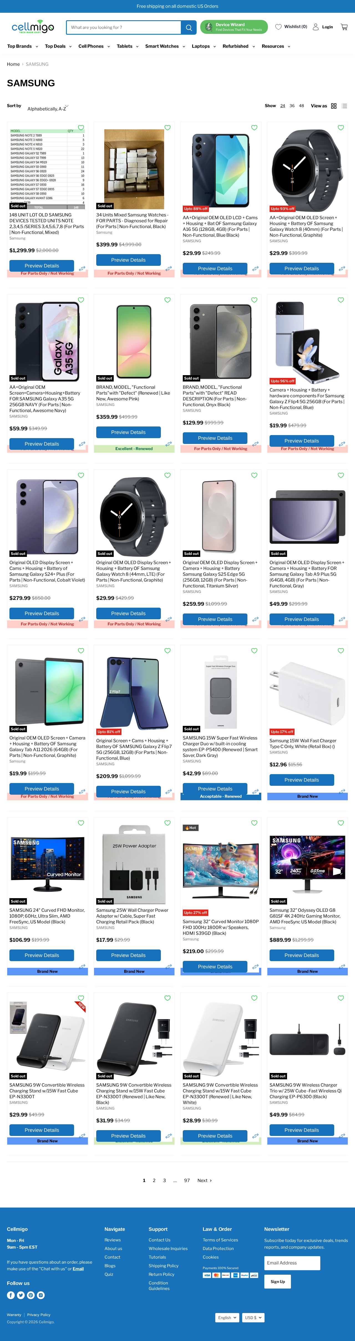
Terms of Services (220, 1240)
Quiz (109, 1274)
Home (13, 64)
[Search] (188, 27)
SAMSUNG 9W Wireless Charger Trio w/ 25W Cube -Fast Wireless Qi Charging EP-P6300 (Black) (306, 1090)
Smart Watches (162, 46)
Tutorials (157, 1257)
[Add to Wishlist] (81, 127)
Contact (112, 1257)
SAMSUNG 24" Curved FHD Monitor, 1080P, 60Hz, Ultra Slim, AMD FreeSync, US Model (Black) (47, 916)
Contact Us (160, 1240)
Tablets (125, 46)
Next (202, 1180)
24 (282, 105)
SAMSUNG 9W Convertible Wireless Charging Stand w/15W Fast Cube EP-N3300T (47, 1090)
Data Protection (218, 1248)
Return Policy (161, 1274)
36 (292, 105)
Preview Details (42, 266)
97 (187, 1180)
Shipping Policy (164, 1265)
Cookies (211, 1257)
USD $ (250, 1317)
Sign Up (278, 1281)
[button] (82, 268)
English (224, 1317)
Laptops (201, 46)
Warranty (14, 1315)
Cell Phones (91, 46)
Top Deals (55, 46)
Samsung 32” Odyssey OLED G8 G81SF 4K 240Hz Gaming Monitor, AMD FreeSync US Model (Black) (305, 916)
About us (113, 1248)
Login (327, 26)
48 (301, 105)
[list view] (345, 106)
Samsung (17, 238)
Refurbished (236, 46)
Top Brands (19, 46)
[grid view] (334, 106)
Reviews (113, 1240)
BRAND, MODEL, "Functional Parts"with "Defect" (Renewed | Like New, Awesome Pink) (133, 393)
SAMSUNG (192, 241)
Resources (273, 46)
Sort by (14, 105)
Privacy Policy (38, 1315)
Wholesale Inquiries (168, 1248)
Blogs (110, 1265)
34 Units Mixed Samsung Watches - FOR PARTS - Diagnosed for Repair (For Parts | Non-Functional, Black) (132, 220)
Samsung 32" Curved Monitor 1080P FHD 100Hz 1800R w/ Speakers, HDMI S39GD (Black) (221, 927)
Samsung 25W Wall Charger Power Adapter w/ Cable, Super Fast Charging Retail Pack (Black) (132, 916)
